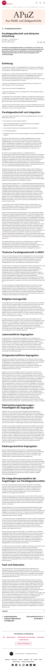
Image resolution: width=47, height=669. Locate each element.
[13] (36, 360)
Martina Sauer (14, 39)
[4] (18, 178)
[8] (5, 227)
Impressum (7, 659)
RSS (31, 659)
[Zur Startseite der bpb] (7, 4)
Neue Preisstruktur (11, 637)
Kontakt (35, 659)
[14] (16, 474)
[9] (15, 233)
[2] (25, 80)
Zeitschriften (8, 7)
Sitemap (20, 659)
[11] (40, 248)
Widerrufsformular (24, 639)
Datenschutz (14, 659)
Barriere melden (16, 661)
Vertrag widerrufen (23, 643)
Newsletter (26, 659)
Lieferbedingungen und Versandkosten (26, 637)
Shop (3, 7)
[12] (38, 262)
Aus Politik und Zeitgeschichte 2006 (31, 7)
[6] (26, 209)
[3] (14, 117)
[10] (7, 238)
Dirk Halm (5, 39)
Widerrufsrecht (40, 637)
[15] (24, 492)
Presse (40, 659)
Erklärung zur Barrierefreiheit (27, 661)
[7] (12, 219)
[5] (22, 190)
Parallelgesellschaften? (13, 28)
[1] (27, 70)
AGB (4, 637)
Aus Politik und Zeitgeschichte (17, 7)
